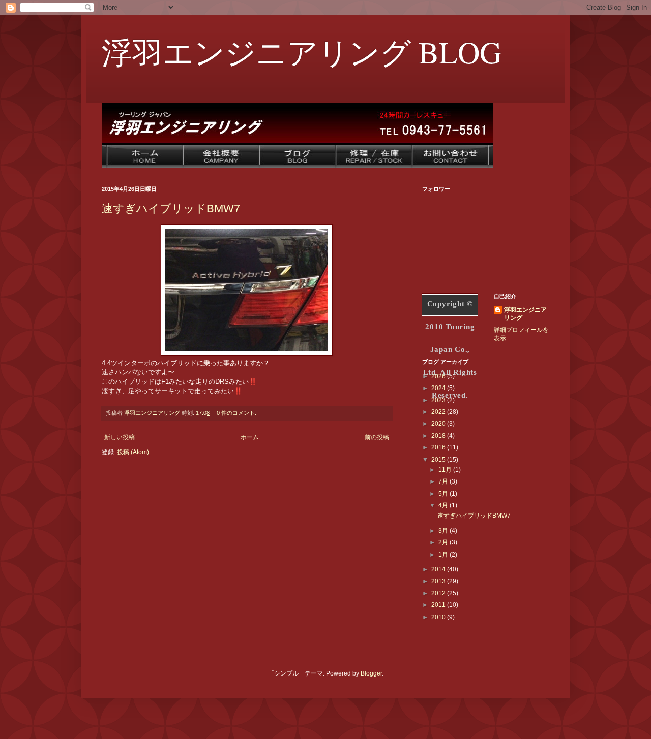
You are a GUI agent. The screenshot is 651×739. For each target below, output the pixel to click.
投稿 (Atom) (133, 452)
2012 (439, 593)
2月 (444, 542)
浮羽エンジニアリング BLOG (301, 51)
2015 (439, 459)
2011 (439, 604)
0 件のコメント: (237, 413)
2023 (439, 400)
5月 (444, 493)
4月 (444, 505)
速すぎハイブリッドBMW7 (171, 208)
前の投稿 (377, 437)
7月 (444, 481)
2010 (439, 617)
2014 (439, 569)
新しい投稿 (119, 437)
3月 (444, 530)
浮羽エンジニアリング (525, 314)
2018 (439, 435)
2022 (439, 411)
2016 (439, 447)
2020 (439, 423)
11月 (445, 469)
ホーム (250, 437)
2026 (439, 376)
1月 (444, 554)
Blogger (371, 673)
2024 (439, 388)
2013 (439, 581)
